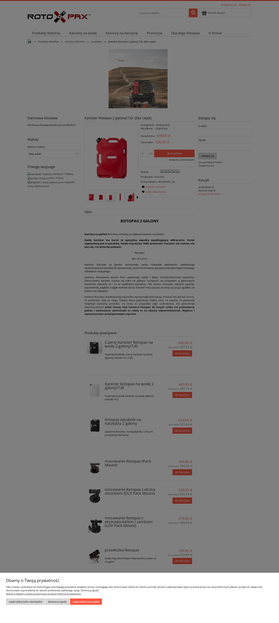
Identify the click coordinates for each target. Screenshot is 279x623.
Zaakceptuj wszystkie (86, 601)
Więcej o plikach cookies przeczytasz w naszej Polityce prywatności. (43, 593)
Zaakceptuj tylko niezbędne (25, 601)
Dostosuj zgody (57, 601)
